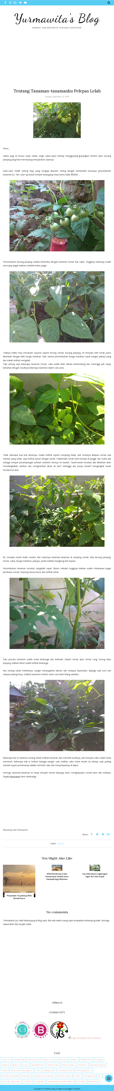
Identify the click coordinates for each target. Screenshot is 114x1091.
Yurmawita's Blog (57, 18)
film (38, 1070)
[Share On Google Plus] (108, 834)
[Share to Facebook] (91, 834)
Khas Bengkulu (84, 1070)
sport (78, 1076)
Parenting (86, 1059)
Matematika (38, 1065)
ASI (99, 1076)
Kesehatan (19, 1059)
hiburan (26, 1076)
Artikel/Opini (64, 1076)
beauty (16, 1065)
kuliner (99, 1059)
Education (33, 1059)
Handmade (15, 1081)
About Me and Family (21, 1070)
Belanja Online (98, 1065)
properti (82, 1065)
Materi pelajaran (10, 1076)
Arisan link (49, 1070)
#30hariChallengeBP (44, 1076)
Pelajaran (39, 1081)
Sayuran (81, 1081)
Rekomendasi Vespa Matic (60, 1081)
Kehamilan (89, 1076)
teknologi (47, 1059)
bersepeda (94, 1081)
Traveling (61, 1059)
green (61, 843)
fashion (5, 1065)
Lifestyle (6, 1059)
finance (74, 1059)
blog (25, 1065)
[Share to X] (97, 834)
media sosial (68, 1065)
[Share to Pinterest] (102, 834)
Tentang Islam (65, 1070)
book (4, 1081)
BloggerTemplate (73, 1089)
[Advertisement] (57, 58)
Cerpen (27, 1081)
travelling (53, 1065)
